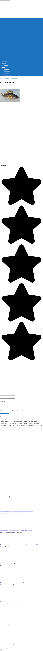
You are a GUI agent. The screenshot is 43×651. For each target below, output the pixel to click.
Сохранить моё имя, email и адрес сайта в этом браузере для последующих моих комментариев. (22, 410)
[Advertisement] (16, 114)
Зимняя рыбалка (6, 69)
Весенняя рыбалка (7, 71)
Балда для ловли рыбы (18, 421)
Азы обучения (32, 419)
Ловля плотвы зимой (4, 601)
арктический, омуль (13, 423)
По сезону (3, 67)
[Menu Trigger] (39, 2)
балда (10, 425)
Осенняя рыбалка (6, 75)
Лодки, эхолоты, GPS (7, 26)
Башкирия (25, 421)
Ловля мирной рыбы (7, 59)
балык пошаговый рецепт (31, 425)
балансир (25, 423)
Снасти (3, 20)
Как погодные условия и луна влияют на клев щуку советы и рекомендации (16, 511)
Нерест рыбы (4, 63)
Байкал (11, 421)
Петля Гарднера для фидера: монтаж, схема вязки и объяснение (14, 582)
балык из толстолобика (21, 425)
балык (14, 425)
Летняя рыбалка (6, 73)
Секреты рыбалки (4, 61)
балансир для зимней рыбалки (34, 423)
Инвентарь (3, 24)
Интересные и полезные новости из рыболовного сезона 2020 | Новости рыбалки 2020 (19, 544)
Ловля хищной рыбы (7, 57)
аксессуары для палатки (33, 421)
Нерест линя (6, 65)
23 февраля (26, 419)
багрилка (20, 423)
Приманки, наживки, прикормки (6, 22)
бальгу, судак (39, 425)
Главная (3, 18)
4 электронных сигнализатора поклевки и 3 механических (12, 419)
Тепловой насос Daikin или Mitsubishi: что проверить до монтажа (14, 563)
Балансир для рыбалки (5, 641)
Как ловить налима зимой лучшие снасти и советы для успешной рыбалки (16, 530)
